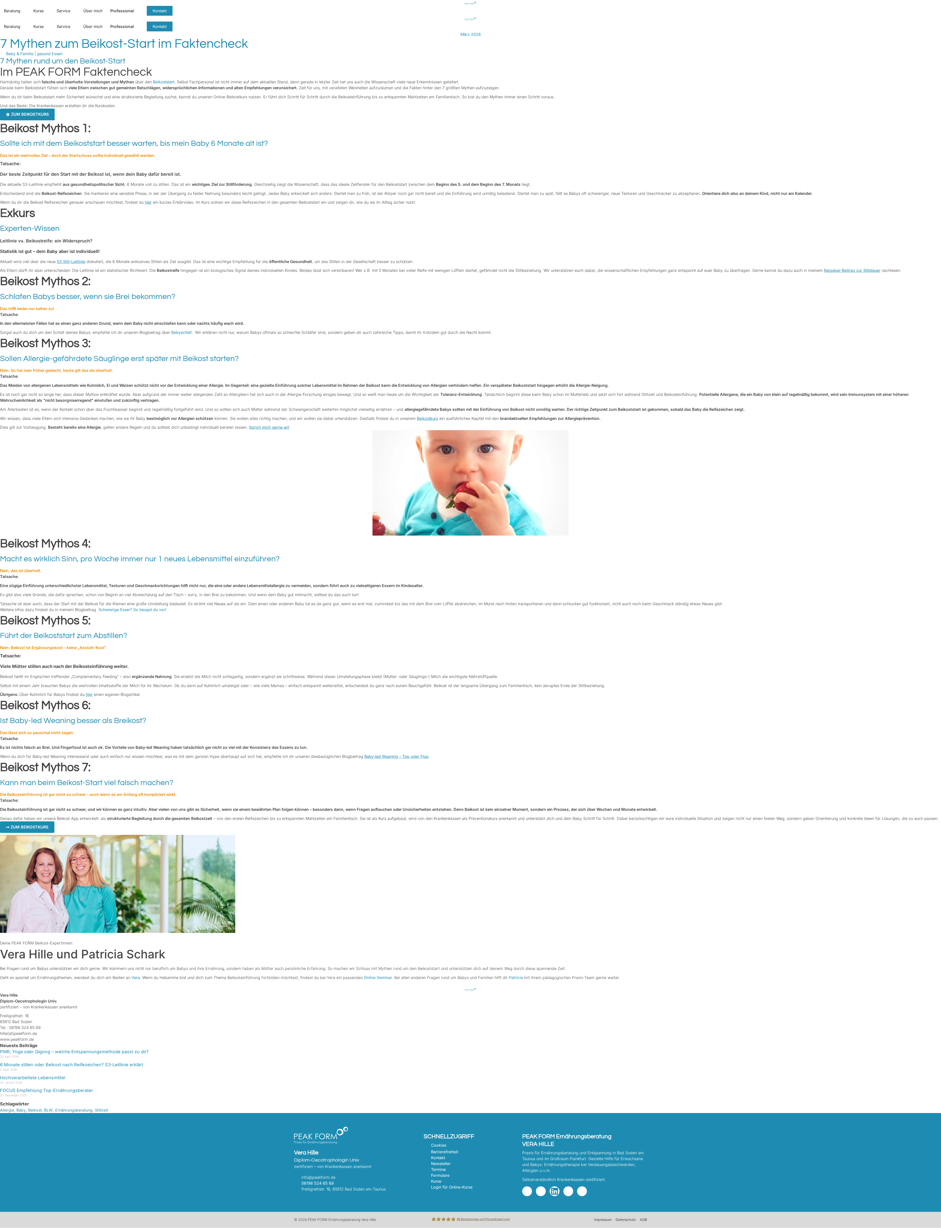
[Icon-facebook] (541, 1191)
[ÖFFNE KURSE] (47, 11)
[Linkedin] (554, 1191)
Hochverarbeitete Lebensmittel (32, 1077)
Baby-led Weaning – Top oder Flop (396, 756)
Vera (136, 977)
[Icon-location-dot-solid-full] (582, 1191)
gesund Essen (49, 53)
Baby (21, 1110)
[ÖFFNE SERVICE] (73, 11)
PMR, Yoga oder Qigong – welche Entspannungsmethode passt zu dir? (74, 1051)
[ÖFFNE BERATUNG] (23, 11)
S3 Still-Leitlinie (71, 261)
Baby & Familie (19, 53)
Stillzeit (101, 1110)
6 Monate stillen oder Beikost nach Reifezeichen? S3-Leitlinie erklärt (71, 1064)
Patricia (516, 977)
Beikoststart (163, 81)
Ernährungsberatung (73, 1110)
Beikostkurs (427, 418)
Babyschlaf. (182, 332)
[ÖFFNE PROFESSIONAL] (137, 11)
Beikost (35, 1110)
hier (148, 202)
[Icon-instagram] (527, 1191)
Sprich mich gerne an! (269, 427)
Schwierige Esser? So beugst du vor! (132, 609)
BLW (48, 1110)
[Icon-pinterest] (568, 1191)
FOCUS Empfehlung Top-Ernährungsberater (46, 1090)
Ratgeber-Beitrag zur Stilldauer (852, 270)
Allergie (7, 1110)
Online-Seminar (378, 977)
